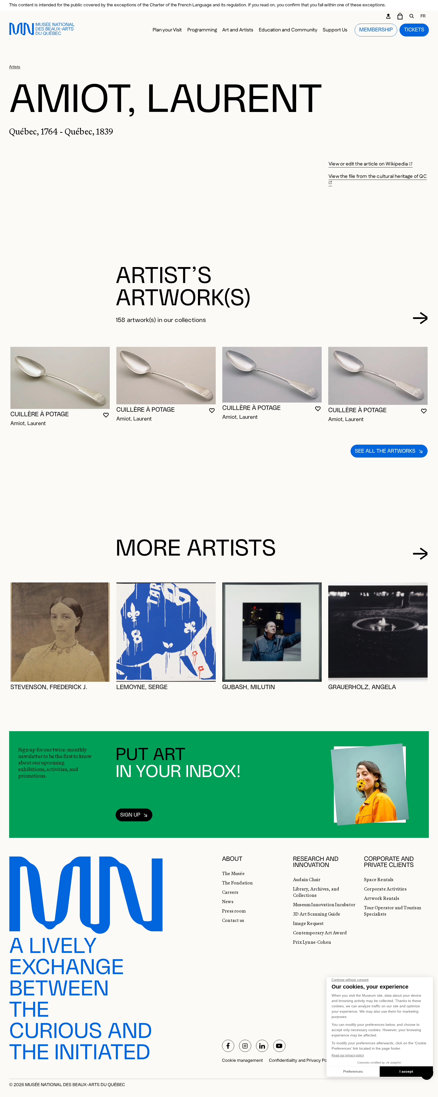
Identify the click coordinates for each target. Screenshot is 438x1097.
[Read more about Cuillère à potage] (60, 378)
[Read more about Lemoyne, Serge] (166, 632)
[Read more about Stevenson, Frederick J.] (60, 632)
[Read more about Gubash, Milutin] (272, 632)
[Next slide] (420, 318)
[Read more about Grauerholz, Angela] (378, 632)
